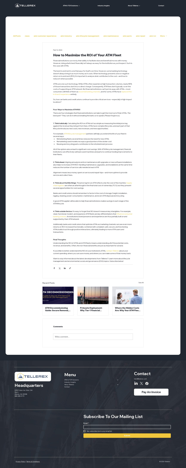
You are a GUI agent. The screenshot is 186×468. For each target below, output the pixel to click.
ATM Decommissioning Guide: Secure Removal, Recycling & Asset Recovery (57, 309)
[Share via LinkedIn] (65, 268)
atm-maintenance (111, 36)
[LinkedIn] (136, 384)
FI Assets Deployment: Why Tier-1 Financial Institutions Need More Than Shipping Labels (91, 309)
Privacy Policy (20, 462)
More (162, 36)
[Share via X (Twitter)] (59, 268)
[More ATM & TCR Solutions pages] (79, 5)
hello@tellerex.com (140, 379)
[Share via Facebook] (54, 268)
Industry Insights (70, 382)
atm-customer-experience (45, 36)
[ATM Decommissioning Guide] (58, 295)
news (27, 36)
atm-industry (66, 36)
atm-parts (127, 36)
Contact (67, 387)
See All (141, 283)
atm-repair (140, 36)
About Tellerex (69, 385)
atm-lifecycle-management (87, 36)
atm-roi (153, 36)
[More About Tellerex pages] (139, 5)
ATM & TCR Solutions (71, 380)
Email (86, 423)
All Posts (17, 36)
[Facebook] (147, 384)
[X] (141, 384)
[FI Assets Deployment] (93, 295)
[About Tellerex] (117, 384)
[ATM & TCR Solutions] (117, 380)
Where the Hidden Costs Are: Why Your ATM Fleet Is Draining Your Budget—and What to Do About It (127, 309)
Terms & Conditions (33, 462)
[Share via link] (70, 268)
